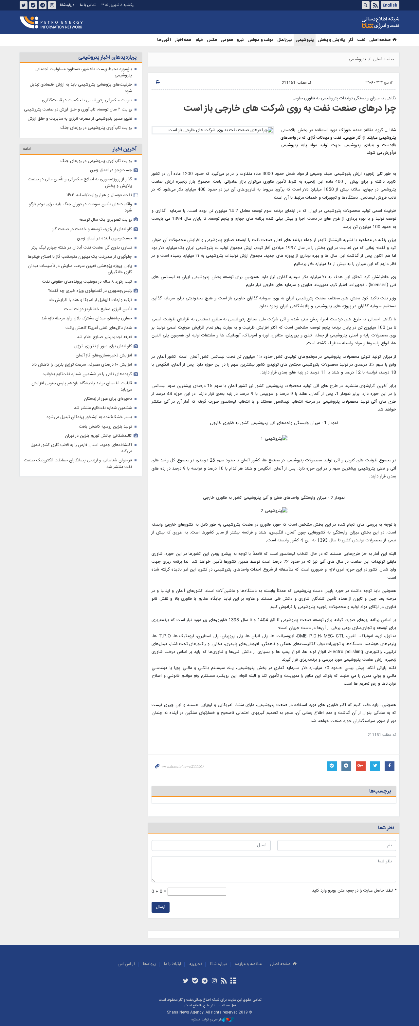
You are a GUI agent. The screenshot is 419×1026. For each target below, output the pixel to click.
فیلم (199, 40)
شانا (358, 22)
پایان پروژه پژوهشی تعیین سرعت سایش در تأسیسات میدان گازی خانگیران (80, 269)
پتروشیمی (305, 40)
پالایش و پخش (331, 40)
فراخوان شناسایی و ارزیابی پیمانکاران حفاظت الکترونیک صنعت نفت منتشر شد (78, 463)
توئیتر (23, 5)
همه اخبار (183, 40)
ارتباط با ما (172, 964)
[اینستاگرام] (214, 981)
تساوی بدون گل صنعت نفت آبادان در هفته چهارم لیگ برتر (81, 248)
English (390, 5)
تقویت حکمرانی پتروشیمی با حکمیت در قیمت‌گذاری (87, 100)
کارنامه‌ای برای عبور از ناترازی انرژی (103, 346)
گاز (351, 40)
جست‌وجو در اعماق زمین (111, 170)
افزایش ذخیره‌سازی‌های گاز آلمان (104, 355)
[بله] (195, 981)
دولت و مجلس (260, 40)
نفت (361, 40)
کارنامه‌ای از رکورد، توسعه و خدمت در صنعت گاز (92, 229)
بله (33, 5)
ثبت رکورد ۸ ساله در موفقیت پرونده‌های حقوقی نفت (87, 282)
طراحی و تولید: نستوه (206, 1020)
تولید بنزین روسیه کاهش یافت (105, 427)
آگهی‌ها (164, 40)
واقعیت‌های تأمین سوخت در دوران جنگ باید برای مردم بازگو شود (80, 207)
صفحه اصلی (380, 40)
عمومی (227, 40)
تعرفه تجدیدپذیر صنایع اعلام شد (104, 337)
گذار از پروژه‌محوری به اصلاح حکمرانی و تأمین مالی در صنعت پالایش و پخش (80, 182)
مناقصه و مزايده (248, 964)
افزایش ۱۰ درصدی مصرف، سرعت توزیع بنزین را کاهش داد (82, 365)
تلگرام (42, 5)
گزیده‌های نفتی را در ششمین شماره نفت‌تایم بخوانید (87, 374)
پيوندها (149, 964)
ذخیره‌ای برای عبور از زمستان (108, 399)
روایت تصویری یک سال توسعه (105, 220)
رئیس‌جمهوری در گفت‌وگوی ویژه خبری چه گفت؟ (90, 291)
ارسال (160, 907)
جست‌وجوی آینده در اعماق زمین (104, 238)
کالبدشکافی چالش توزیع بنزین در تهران (98, 436)
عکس (212, 40)
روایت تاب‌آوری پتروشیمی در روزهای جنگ (96, 128)
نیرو (240, 40)
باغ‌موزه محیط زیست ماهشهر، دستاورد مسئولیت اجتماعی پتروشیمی (83, 72)
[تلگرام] (205, 981)
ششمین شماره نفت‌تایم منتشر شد (103, 408)
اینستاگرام (52, 5)
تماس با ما (88, 5)
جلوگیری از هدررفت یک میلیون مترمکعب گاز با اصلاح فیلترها (80, 257)
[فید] (224, 981)
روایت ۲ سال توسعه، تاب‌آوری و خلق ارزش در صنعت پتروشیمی (78, 110)
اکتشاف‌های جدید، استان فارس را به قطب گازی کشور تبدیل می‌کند (81, 448)
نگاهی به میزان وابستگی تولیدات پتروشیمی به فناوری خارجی (343, 98)
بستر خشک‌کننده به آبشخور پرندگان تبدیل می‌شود (89, 417)
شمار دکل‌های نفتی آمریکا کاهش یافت (98, 328)
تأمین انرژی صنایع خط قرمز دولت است (98, 309)
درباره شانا (67, 5)
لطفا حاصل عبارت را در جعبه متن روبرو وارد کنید (354, 891)
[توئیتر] (185, 981)
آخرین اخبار (125, 149)
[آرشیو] (233, 981)
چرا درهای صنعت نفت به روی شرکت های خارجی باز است (290, 108)
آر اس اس (126, 964)
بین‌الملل (284, 40)
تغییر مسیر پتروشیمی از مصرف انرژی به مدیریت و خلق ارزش (80, 119)
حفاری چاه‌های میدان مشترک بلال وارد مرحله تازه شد (86, 318)
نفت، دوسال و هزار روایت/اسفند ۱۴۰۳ (99, 195)
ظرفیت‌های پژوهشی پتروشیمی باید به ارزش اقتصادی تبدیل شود (81, 88)
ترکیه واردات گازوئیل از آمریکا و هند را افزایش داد (90, 300)
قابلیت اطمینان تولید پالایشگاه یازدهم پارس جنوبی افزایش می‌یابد (81, 386)
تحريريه (195, 964)
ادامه (27, 149)
